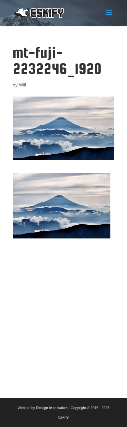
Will (22, 84)
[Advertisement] (63, 315)
